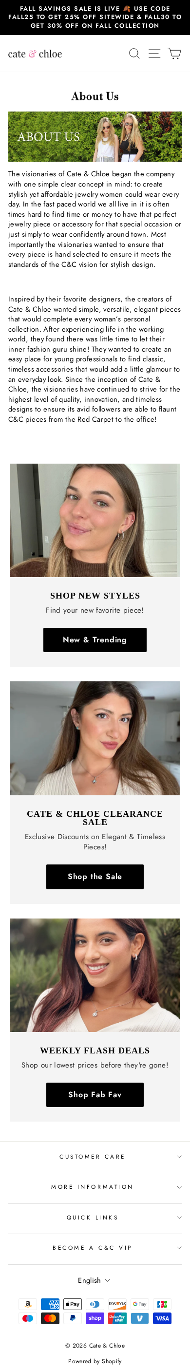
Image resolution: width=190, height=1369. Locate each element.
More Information (92, 1186)
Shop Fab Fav (95, 1094)
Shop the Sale (95, 876)
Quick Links (93, 1217)
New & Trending (95, 639)
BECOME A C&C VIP (93, 1247)
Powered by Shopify (95, 1361)
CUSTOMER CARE (92, 1156)
